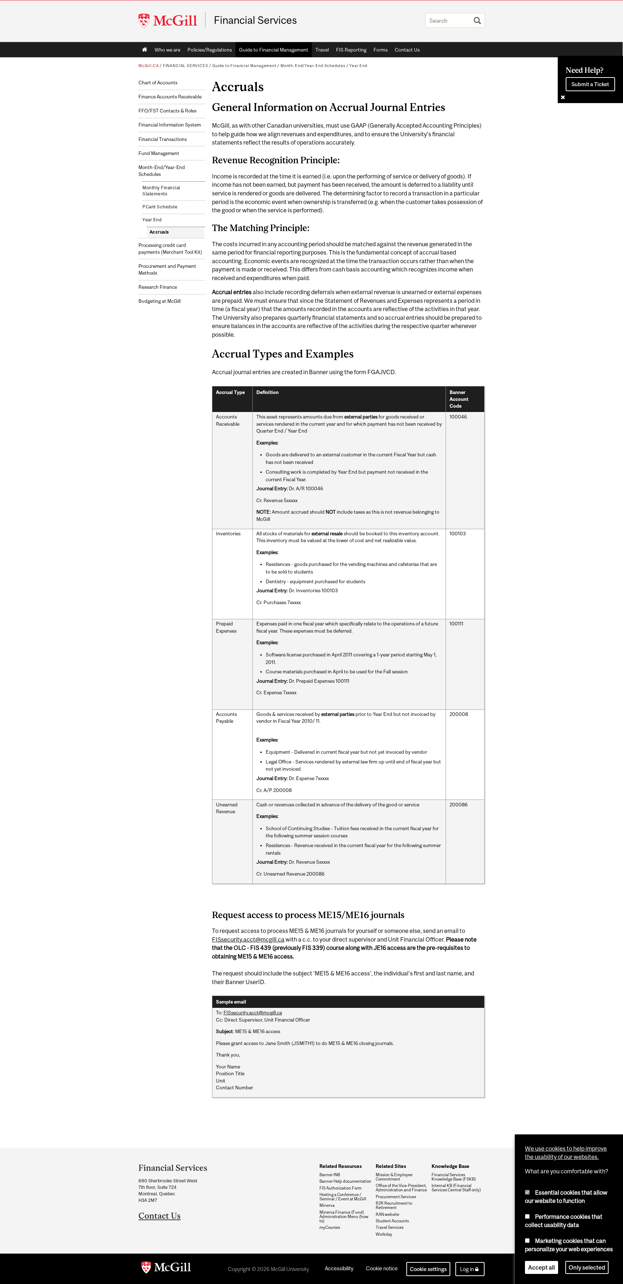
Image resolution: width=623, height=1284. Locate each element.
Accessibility (339, 1268)
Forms (379, 51)
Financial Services (255, 20)
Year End (358, 65)
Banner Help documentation (345, 1181)
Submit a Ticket (590, 84)
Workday (384, 1234)
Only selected (587, 1267)
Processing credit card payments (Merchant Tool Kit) (170, 249)
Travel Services (389, 1227)
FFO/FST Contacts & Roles (167, 111)
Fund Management (158, 153)
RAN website (387, 1214)
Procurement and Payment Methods (167, 270)
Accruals (159, 232)
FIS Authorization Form (340, 1188)
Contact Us (407, 50)
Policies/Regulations (209, 50)
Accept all (541, 1267)
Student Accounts (392, 1221)
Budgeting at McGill (159, 301)
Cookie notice (382, 1268)
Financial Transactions (162, 139)
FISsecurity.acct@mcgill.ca (248, 939)
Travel (322, 50)
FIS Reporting (351, 50)
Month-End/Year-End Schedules (312, 65)
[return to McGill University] (166, 1269)
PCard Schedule (159, 206)
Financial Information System (169, 125)
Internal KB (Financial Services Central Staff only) (456, 1187)
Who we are (165, 51)
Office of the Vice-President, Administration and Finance (401, 1187)
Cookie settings (428, 1269)
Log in (467, 1269)
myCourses (329, 1227)
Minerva (327, 1205)
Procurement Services (396, 1197)
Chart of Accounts (157, 82)
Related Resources (340, 1166)
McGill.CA (148, 65)
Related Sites (391, 1166)
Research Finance (157, 287)
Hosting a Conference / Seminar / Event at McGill (342, 1196)
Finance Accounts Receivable (170, 96)
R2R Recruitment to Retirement (394, 1205)
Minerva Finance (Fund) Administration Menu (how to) (343, 1216)
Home (144, 49)
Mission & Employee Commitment (394, 1177)
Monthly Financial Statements (161, 191)
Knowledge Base (450, 1166)
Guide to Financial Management (273, 50)
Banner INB (329, 1175)
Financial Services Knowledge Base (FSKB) (454, 1177)
